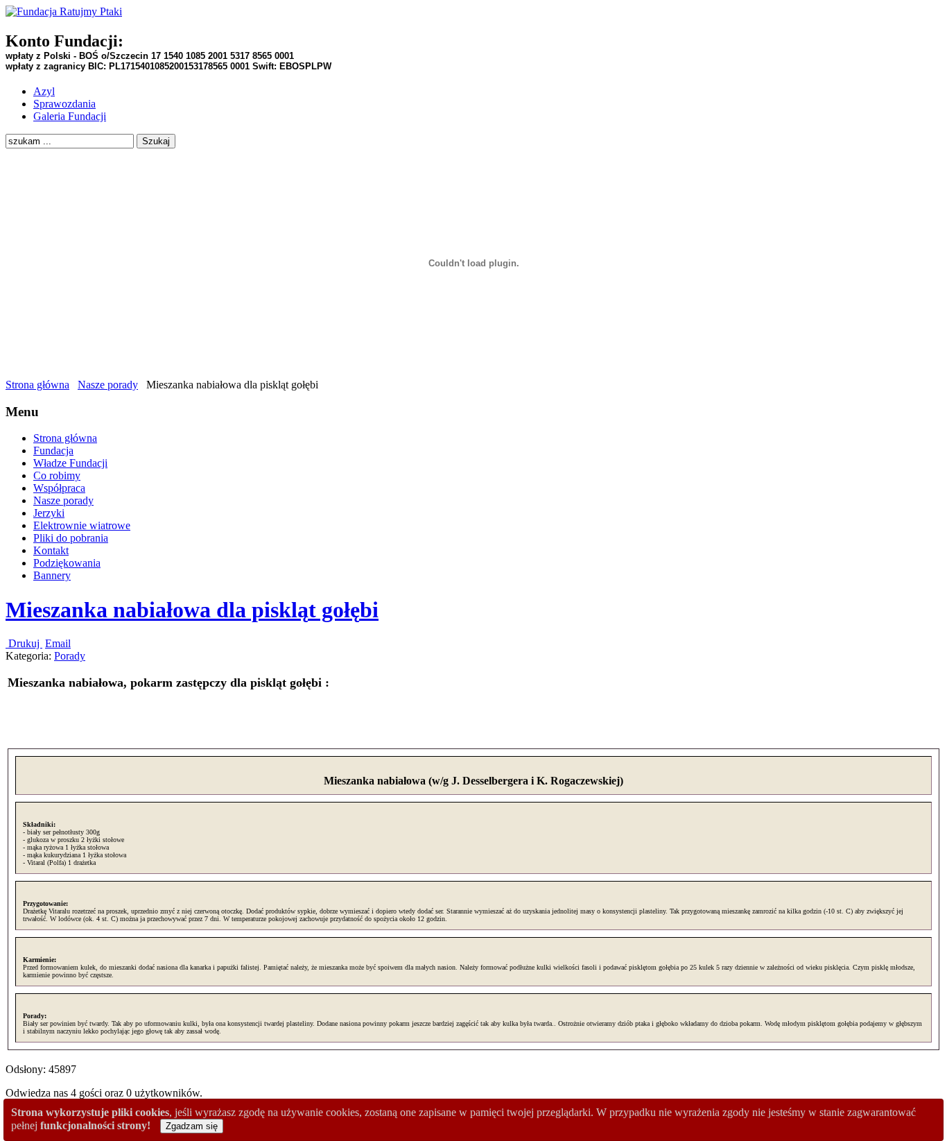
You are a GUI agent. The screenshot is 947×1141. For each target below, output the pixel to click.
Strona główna (37, 385)
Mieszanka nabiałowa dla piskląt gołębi (192, 609)
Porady (69, 656)
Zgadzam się (192, 1126)
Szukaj (156, 141)
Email (58, 643)
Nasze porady (108, 385)
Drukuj (24, 643)
